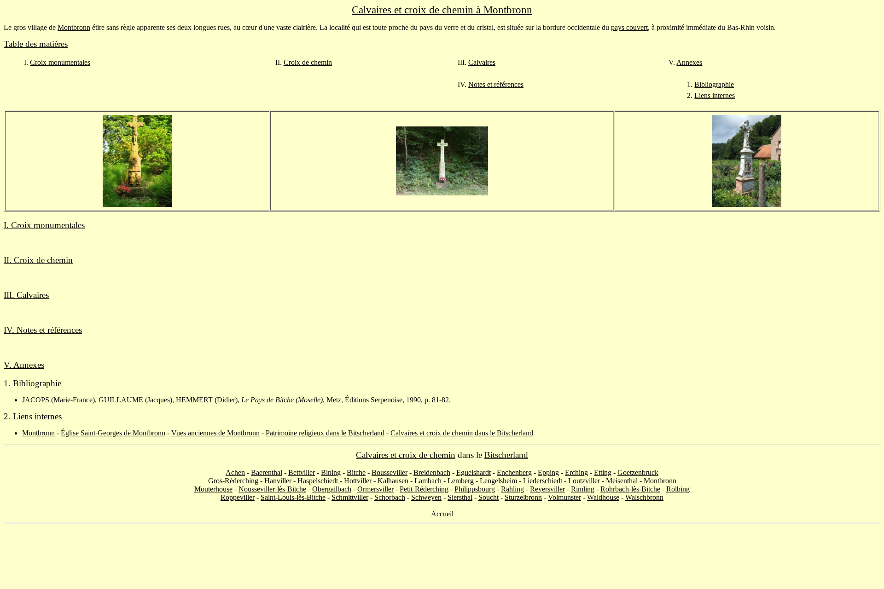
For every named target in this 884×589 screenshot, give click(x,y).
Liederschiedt (542, 481)
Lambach (428, 481)
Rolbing (678, 489)
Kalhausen (393, 481)
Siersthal (460, 497)
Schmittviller (350, 497)
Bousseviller (389, 472)
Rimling (582, 489)
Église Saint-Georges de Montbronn (113, 433)
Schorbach (389, 497)
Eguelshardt (473, 472)
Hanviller (277, 481)
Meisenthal (622, 481)
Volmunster (564, 497)
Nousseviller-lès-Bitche (272, 489)
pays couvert (629, 27)
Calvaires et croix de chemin (405, 455)
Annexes (689, 62)
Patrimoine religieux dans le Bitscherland (325, 433)
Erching (576, 472)
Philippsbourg (474, 489)
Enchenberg (514, 472)
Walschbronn (644, 497)
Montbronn (74, 27)
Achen (235, 472)
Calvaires (481, 62)
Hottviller (358, 481)
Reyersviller (547, 489)
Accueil (442, 514)
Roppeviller (238, 497)
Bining (331, 472)
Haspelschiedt (317, 481)
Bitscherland (506, 455)
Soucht (488, 497)
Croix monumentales (60, 62)
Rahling (512, 489)
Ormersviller (375, 489)
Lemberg (461, 481)
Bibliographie (714, 84)
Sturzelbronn (523, 497)
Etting (602, 472)
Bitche (356, 472)
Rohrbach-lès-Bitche (630, 489)
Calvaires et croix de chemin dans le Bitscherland (461, 433)
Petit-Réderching (424, 489)
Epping (548, 472)
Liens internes (714, 95)
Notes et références (495, 84)
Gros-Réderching (233, 481)
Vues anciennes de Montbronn (215, 433)
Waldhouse (603, 497)
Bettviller (301, 472)
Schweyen (426, 497)
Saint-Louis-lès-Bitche (293, 497)
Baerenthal (266, 472)
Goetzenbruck (637, 472)
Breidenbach (431, 472)
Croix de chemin (308, 62)
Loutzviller (584, 481)
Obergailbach (331, 489)
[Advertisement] (442, 556)
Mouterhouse (213, 489)
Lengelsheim (498, 481)
